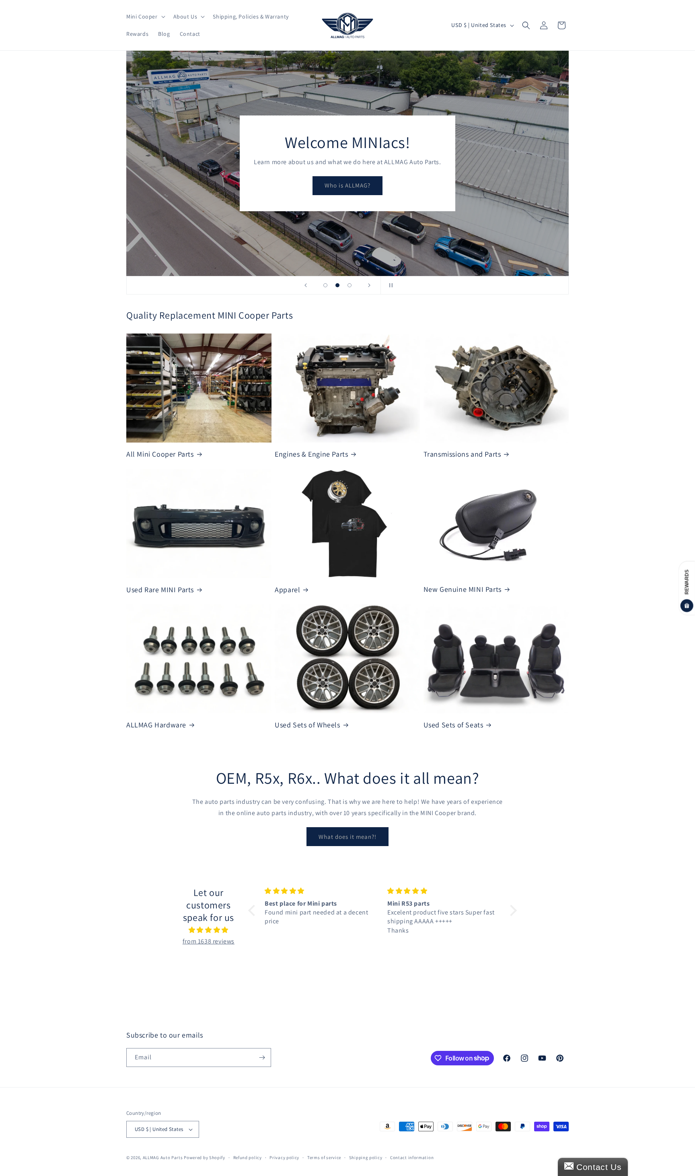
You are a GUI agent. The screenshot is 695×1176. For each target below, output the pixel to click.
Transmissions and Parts (462, 454)
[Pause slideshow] (389, 285)
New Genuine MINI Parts (463, 589)
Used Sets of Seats (453, 724)
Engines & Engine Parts (311, 454)
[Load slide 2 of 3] (337, 285)
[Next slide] (369, 285)
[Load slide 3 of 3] (349, 285)
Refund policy (247, 1157)
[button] (145, 16)
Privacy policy (284, 1157)
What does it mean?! (347, 836)
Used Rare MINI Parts (160, 589)
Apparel (287, 589)
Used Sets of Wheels (307, 724)
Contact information (412, 1157)
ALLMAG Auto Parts (163, 1157)
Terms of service (324, 1157)
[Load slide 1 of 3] (325, 285)
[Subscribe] (262, 1057)
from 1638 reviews (208, 941)
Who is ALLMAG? (347, 185)
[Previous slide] (306, 285)
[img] (208, 930)
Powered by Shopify (204, 1157)
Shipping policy (365, 1157)
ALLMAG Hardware (156, 724)
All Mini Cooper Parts (160, 454)
